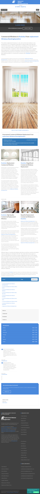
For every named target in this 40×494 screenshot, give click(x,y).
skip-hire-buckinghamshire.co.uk (26, 471)
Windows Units (23, 455)
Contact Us (34, 279)
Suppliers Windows (5, 480)
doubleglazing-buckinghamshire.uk (27, 475)
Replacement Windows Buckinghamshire (9, 306)
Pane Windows (23, 441)
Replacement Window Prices (6, 485)
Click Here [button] (33, 490)
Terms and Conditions (10, 492)
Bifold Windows (24, 434)
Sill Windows (23, 443)
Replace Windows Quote (25, 459)
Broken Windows (24, 457)
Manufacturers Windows (6, 482)
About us (4, 310)
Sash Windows (23, 418)
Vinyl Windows (4, 466)
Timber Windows (24, 416)
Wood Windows (4, 471)
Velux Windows (23, 448)
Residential (4, 316)
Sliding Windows (4, 478)
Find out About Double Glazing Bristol (20, 130)
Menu (38, 9)
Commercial (4, 313)
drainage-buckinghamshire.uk (26, 466)
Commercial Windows (25, 425)
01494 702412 (21, 25)
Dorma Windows (24, 450)
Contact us (4, 319)
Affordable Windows (5, 475)
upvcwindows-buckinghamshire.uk (27, 478)
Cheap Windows (24, 452)
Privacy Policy (16, 492)
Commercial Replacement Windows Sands (10, 301)
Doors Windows (24, 432)
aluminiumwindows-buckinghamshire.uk (28, 473)
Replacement (23, 420)
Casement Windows (5, 473)
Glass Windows (23, 429)
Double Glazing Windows (25, 427)
